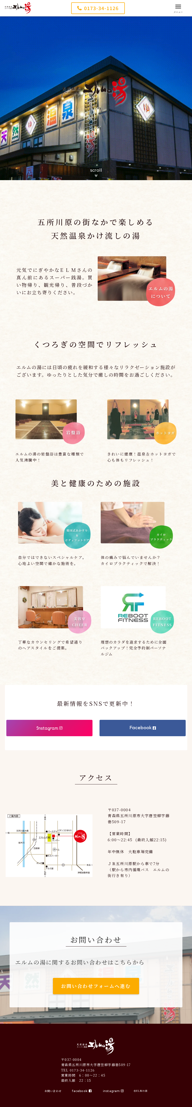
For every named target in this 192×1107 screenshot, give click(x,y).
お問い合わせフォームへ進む (96, 986)
